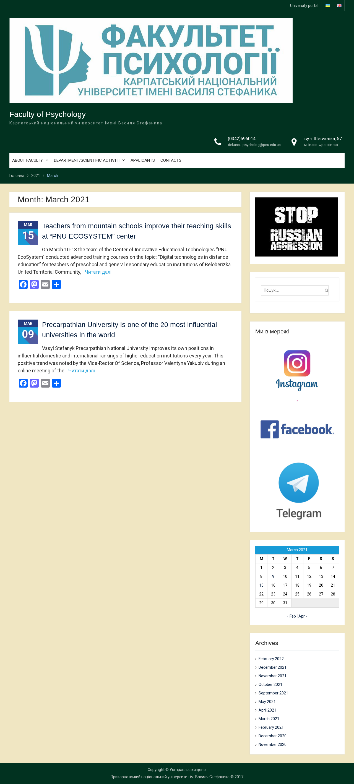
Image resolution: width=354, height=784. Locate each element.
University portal (304, 5)
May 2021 (267, 701)
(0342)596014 (242, 138)
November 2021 (273, 676)
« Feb (291, 616)
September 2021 (273, 693)
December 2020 (273, 736)
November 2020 (273, 744)
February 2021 (271, 727)
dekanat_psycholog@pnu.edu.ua (254, 145)
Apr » (303, 616)
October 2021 (270, 684)
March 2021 (269, 719)
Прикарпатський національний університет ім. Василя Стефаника (170, 777)
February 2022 (271, 659)
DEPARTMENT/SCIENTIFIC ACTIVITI (86, 160)
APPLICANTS (143, 160)
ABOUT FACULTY (27, 160)
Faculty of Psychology (47, 114)
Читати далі (98, 272)
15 (261, 585)
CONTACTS (170, 160)
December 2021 (273, 667)
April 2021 (267, 710)
